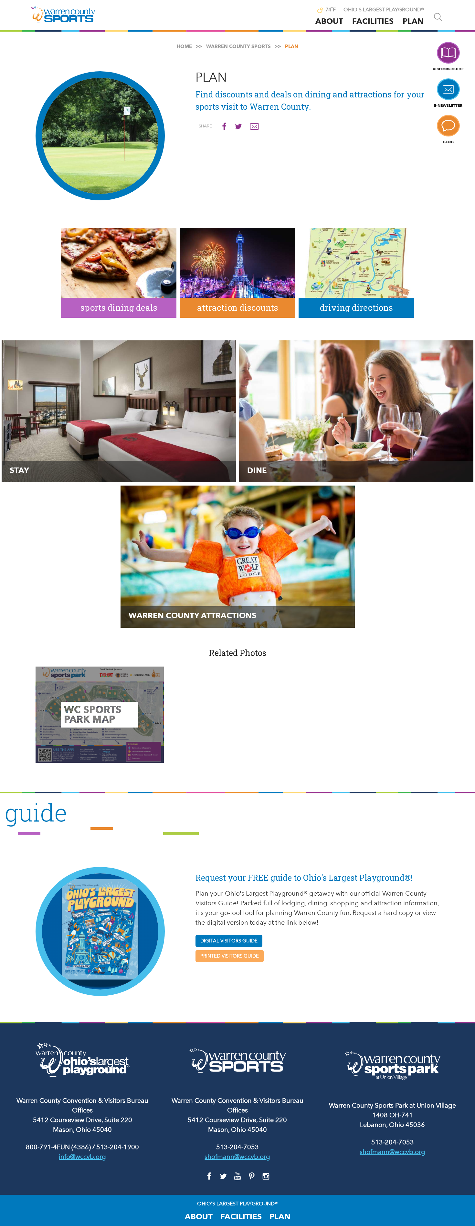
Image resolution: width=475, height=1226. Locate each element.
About (329, 21)
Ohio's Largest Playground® (383, 9)
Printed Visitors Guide (229, 956)
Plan (413, 21)
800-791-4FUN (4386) (58, 1147)
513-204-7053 (237, 1147)
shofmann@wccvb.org (237, 1157)
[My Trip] (306, 10)
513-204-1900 (117, 1147)
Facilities (373, 21)
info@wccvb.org (82, 1157)
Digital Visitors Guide (229, 941)
